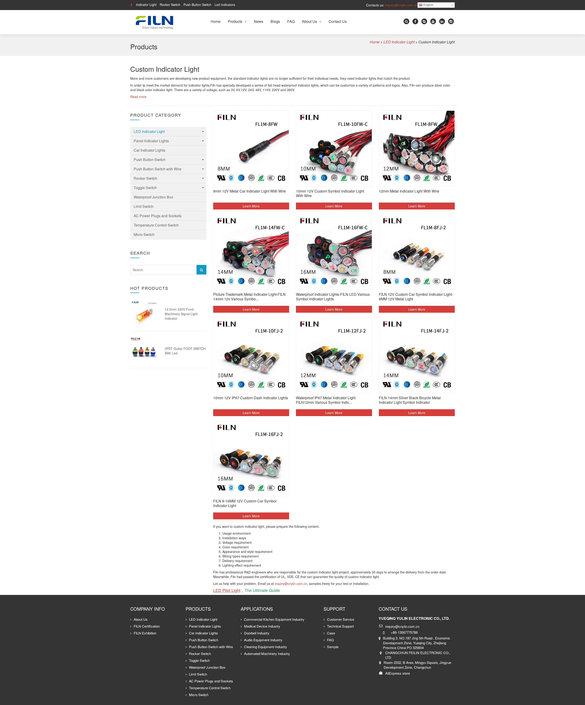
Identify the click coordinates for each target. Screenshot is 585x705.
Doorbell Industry (256, 633)
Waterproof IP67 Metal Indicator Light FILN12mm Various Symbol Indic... (326, 400)
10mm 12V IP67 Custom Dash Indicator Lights (250, 398)
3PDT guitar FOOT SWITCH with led (185, 350)
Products (235, 21)
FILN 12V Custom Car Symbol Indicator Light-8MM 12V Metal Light (416, 296)
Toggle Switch (145, 187)
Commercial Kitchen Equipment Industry (274, 619)
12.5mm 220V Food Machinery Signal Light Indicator (181, 314)
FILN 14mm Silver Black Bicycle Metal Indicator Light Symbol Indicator (410, 400)
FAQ (291, 21)
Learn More (251, 206)
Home (216, 21)
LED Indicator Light (149, 131)
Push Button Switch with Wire (157, 169)
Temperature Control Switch (156, 225)
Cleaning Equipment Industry (265, 646)
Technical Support (340, 626)
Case (331, 633)
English (428, 5)
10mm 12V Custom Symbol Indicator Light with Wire (330, 193)
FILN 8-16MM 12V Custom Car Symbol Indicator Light (245, 503)
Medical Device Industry (262, 626)
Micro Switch (144, 234)
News (258, 21)
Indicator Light (146, 4)
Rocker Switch (170, 4)
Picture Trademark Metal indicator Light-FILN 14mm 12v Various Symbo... (249, 296)
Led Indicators (225, 4)
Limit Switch (143, 206)
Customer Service (340, 619)
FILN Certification (147, 626)
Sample (332, 646)
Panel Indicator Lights (151, 140)
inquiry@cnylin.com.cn (401, 5)
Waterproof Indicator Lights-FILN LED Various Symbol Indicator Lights (333, 296)
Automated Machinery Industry (267, 653)
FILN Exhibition (145, 633)
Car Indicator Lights (149, 150)
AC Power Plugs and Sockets (157, 215)
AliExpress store (397, 673)
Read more (138, 96)
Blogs (275, 21)
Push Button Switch (197, 4)
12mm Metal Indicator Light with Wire (409, 191)
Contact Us (338, 21)
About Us (309, 21)
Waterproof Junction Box (153, 197)
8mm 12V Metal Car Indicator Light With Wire (249, 191)
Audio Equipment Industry (263, 639)
